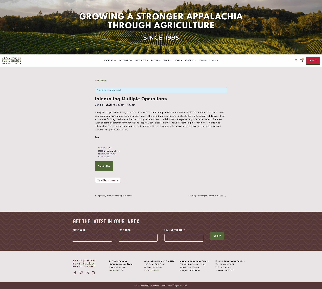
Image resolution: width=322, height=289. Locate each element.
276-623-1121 (116, 270)
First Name (79, 230)
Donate (313, 60)
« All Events (100, 80)
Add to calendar (108, 180)
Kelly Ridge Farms (104, 147)
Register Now (104, 166)
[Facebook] (75, 273)
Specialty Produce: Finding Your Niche (114, 195)
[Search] (296, 60)
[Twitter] (81, 273)
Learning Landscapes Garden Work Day (206, 195)
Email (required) (174, 230)
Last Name (124, 230)
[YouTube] (87, 273)
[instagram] (93, 273)
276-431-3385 (151, 270)
